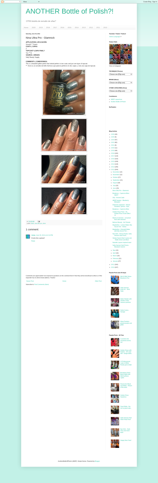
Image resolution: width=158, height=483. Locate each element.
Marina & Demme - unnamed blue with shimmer (122, 218)
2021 (112, 145)
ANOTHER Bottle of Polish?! (70, 11)
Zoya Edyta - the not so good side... (126, 407)
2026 (112, 134)
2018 (48, 27)
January (115, 261)
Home (26, 27)
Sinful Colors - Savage (124, 311)
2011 (98, 27)
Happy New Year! (125, 440)
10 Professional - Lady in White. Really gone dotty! (126, 363)
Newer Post (30, 281)
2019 (41, 27)
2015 (69, 27)
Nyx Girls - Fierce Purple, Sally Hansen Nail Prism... (122, 234)
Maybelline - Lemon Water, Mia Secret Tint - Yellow (122, 225)
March (115, 256)
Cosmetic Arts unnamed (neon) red (125, 340)
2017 (55, 27)
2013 (84, 27)
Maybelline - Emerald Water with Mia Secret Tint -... (121, 230)
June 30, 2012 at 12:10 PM (44, 235)
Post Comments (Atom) (41, 284)
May (114, 250)
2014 (77, 27)
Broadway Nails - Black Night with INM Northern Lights (125, 375)
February (115, 258)
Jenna (33, 235)
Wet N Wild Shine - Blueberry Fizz (126, 277)
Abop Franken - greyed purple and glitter (126, 323)
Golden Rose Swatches (124, 396)
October (115, 177)
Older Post (98, 281)
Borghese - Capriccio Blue (121, 209)
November (116, 174)
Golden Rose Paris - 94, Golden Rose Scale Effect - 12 (122, 213)
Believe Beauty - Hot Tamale (121, 222)
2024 (112, 140)
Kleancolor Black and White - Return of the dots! (126, 385)
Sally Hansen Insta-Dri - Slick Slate (125, 289)
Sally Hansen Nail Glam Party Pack (126, 418)
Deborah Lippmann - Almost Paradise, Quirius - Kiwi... (121, 205)
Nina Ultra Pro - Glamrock (121, 190)
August (115, 183)
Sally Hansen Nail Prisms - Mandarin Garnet (121, 246)
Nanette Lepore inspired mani (122, 242)
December (116, 172)
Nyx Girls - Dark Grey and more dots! (125, 430)
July (114, 185)
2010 (105, 27)
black (32, 223)
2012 (91, 27)
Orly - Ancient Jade (118, 197)
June (114, 188)
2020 (34, 27)
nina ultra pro (38, 223)
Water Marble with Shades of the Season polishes (126, 300)
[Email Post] (38, 221)
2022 (112, 142)
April (114, 253)
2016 (62, 27)
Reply (33, 241)
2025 (112, 137)
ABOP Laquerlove (116, 99)
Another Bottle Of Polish (118, 102)
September (116, 180)
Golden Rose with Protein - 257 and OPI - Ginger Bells (126, 351)
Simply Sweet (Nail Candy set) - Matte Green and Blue (122, 239)
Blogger (97, 461)
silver (44, 223)
